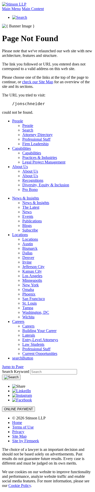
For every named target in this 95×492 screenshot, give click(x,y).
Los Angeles (32, 276)
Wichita (28, 317)
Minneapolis (32, 280)
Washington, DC (35, 312)
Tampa (27, 308)
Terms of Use (23, 427)
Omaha (28, 289)
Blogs (27, 225)
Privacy (18, 432)
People (17, 121)
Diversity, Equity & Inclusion (45, 185)
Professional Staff (36, 139)
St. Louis (29, 303)
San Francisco (33, 299)
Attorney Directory (37, 135)
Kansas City (32, 271)
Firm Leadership (35, 144)
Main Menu (11, 9)
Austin (27, 244)
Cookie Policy (19, 485)
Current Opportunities (39, 353)
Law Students (33, 344)
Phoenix (28, 294)
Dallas (27, 253)
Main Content (33, 9)
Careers (18, 321)
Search (27, 130)
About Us (20, 167)
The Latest (30, 207)
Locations (20, 235)
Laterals (28, 335)
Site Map (19, 436)
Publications (32, 221)
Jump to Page (13, 367)
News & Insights (25, 198)
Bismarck (29, 248)
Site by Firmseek (25, 441)
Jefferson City (33, 267)
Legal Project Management (43, 162)
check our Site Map (37, 82)
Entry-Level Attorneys (40, 340)
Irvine (27, 262)
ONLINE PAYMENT (18, 409)
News (27, 212)
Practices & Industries (39, 157)
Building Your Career (39, 331)
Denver (28, 257)
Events (27, 216)
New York (30, 285)
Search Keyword (15, 371)
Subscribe (30, 230)
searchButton (22, 358)
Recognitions (32, 180)
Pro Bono (30, 189)
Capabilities (21, 148)
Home (17, 422)
